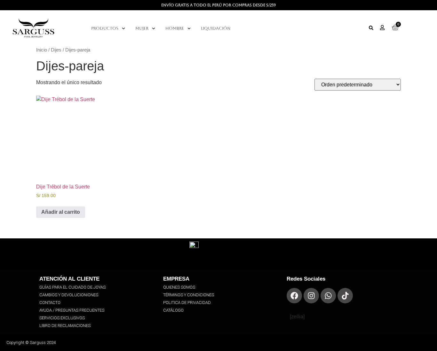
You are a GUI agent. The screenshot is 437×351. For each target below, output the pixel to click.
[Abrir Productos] (123, 28)
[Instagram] (311, 295)
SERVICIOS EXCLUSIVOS (62, 317)
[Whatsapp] (328, 295)
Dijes (56, 49)
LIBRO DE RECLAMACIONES (65, 325)
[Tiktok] (345, 295)
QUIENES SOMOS (179, 287)
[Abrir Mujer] (153, 28)
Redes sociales (306, 279)
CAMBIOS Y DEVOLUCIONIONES (68, 294)
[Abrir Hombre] (189, 28)
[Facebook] (294, 295)
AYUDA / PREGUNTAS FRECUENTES (71, 310)
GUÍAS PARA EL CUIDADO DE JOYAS (72, 287)
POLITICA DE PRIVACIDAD (187, 302)
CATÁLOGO (173, 310)
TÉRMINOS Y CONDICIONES (188, 294)
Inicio (41, 49)
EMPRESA (176, 279)
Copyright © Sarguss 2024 (31, 342)
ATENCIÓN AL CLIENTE (69, 279)
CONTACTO (49, 302)
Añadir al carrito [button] (60, 212)
